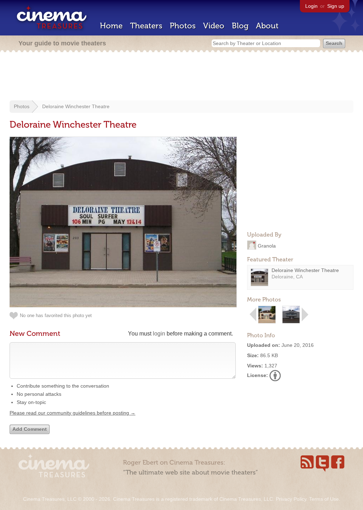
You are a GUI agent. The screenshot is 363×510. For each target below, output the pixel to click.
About (267, 26)
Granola (267, 245)
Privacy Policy (291, 499)
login (159, 334)
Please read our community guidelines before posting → (72, 413)
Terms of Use (324, 499)
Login (311, 6)
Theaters (146, 26)
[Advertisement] (181, 77)
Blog (240, 26)
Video (213, 26)
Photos (183, 26)
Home (111, 26)
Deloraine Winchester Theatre (76, 106)
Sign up (335, 6)
